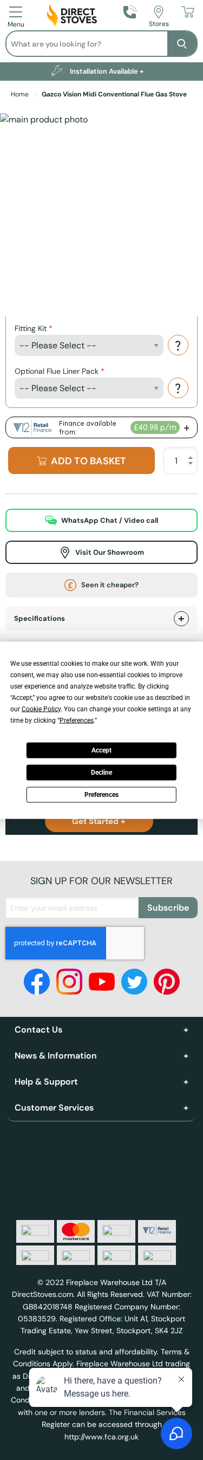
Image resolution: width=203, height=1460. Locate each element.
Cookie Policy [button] (41, 708)
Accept (101, 750)
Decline (101, 772)
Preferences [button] (77, 720)
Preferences (101, 795)
